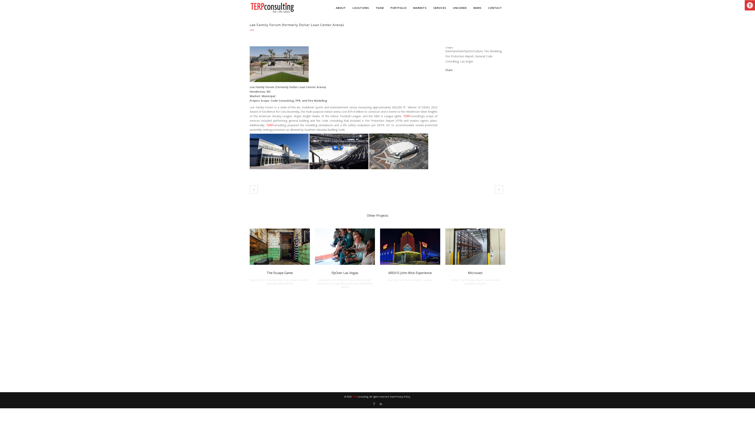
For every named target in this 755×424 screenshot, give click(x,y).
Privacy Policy (403, 396)
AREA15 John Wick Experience (410, 273)
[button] (750, 5)
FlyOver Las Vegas (344, 273)
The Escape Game (280, 273)
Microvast (475, 273)
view (279, 246)
